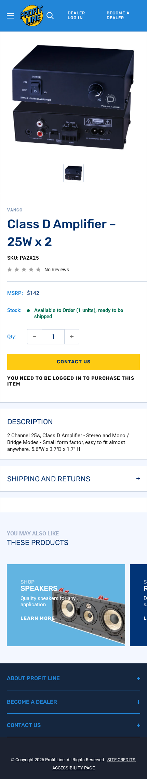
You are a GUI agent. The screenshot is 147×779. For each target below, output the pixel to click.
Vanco (15, 210)
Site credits (121, 759)
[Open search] (50, 16)
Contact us (74, 362)
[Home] (31, 15)
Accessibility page (73, 767)
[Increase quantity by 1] (72, 336)
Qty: (11, 337)
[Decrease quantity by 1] (34, 336)
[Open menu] (10, 15)
